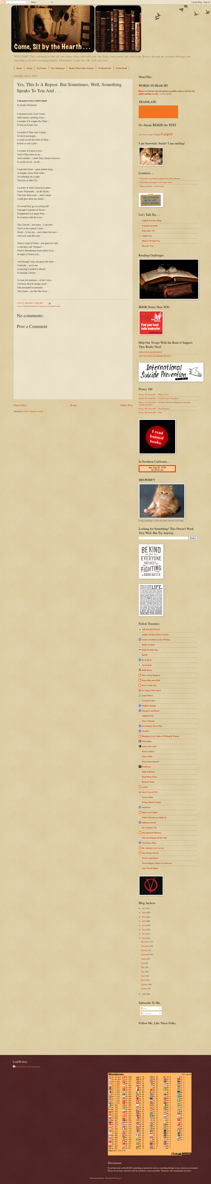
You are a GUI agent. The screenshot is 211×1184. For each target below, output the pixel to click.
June (143, 967)
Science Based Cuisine (151, 802)
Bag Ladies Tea (148, 230)
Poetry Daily (147, 756)
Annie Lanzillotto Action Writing (156, 639)
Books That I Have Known (81, 68)
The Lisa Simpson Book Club (154, 837)
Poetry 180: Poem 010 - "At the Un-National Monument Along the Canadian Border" (165, 403)
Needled (145, 731)
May (143, 971)
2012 (144, 929)
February (144, 984)
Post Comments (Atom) (33, 411)
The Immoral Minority (151, 832)
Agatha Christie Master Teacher (155, 634)
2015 (144, 916)
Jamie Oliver (147, 695)
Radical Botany (148, 771)
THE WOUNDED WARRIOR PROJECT (155, 356)
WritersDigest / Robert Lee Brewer (157, 863)
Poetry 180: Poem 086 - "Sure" (150, 412)
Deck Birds (147, 660)
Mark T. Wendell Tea (151, 240)
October (144, 950)
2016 (144, 912)
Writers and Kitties (150, 858)
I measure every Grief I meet (49, 306)
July (143, 963)
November (145, 946)
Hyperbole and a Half (151, 680)
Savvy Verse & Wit (150, 792)
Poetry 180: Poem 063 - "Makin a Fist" (154, 394)
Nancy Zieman (148, 720)
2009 (144, 994)
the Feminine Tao (149, 827)
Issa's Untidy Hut (149, 685)
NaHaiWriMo (148, 715)
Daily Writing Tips (150, 649)
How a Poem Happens (151, 675)
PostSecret (146, 766)
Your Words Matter (150, 868)
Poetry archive (148, 751)
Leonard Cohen (148, 700)
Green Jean (147, 665)
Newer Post (20, 405)
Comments (146, 1013)
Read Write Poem (149, 776)
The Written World (150, 853)
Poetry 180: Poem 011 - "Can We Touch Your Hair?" (159, 398)
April (143, 975)
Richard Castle (148, 781)
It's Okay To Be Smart (151, 690)
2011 (144, 933)
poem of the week (149, 746)
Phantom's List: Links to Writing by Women (160, 736)
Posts (144, 1008)
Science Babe (147, 797)
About (29, 68)
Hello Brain (147, 670)
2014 (144, 921)
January (144, 988)
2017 (144, 908)
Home (19, 68)
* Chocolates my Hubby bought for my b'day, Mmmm (159, 178)
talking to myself (149, 822)
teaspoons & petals (150, 225)
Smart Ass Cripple (150, 812)
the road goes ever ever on (153, 848)
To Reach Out (104, 68)
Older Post (127, 405)
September (145, 954)
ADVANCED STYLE (151, 629)
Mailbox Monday (149, 705)
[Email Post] (49, 302)
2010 (144, 938)
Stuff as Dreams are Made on (154, 817)
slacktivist (146, 807)
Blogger (118, 1178)
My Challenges (58, 68)
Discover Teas (148, 245)
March (144, 980)
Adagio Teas (147, 235)
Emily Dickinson (30, 306)
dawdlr (145, 654)
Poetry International (150, 761)
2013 (144, 925)
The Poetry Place (149, 842)
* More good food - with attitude (151, 186)
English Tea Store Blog (151, 220)
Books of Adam (148, 644)
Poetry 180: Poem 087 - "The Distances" (154, 408)
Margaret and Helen (150, 710)
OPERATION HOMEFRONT (150, 352)
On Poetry (41, 68)
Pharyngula (147, 741)
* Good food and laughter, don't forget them (155, 182)
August (144, 958)
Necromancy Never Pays (152, 726)
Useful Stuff (121, 68)
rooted (144, 787)
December (145, 941)
